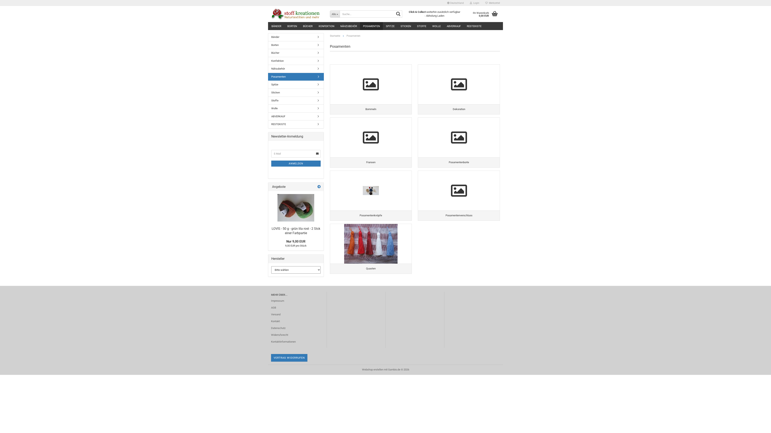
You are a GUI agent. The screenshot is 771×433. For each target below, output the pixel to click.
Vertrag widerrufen (289, 357)
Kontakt (275, 321)
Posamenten (371, 26)
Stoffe (421, 26)
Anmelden (296, 163)
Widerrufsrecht (279, 334)
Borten (292, 26)
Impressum (277, 300)
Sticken (406, 26)
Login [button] (475, 3)
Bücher (308, 26)
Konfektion (326, 26)
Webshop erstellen (372, 369)
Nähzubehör (348, 26)
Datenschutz (278, 328)
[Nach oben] (760, 427)
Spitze (390, 26)
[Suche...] (398, 14)
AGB (273, 307)
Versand (275, 314)
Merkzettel (494, 3)
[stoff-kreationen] (297, 14)
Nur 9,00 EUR (295, 241)
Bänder (276, 26)
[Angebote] (319, 187)
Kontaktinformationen (283, 341)
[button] (455, 3)
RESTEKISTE (474, 26)
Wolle (436, 26)
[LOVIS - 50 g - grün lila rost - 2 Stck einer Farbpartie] (295, 208)
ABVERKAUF (454, 26)
